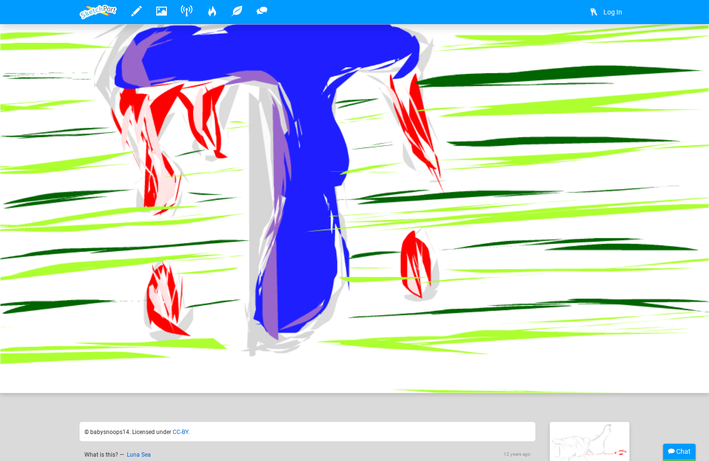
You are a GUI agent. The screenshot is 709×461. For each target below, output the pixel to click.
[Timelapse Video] (617, 46)
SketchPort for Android (209, 356)
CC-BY (180, 432)
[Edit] (566, 46)
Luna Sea (139, 454)
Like (99, 376)
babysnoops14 (131, 356)
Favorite (153, 376)
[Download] (591, 46)
